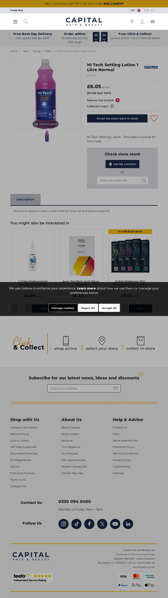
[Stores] (132, 21)
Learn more (86, 288)
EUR (147, 10)
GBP (133, 10)
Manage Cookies (63, 308)
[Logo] (84, 21)
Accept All (109, 308)
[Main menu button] (15, 21)
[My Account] (142, 21)
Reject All (88, 308)
